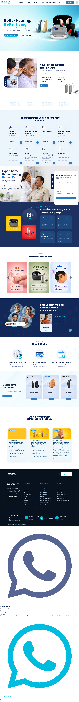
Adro (16, 524)
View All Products (7, 396)
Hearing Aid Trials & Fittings (64, 132)
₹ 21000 (51, 399)
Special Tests (13, 153)
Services (36, 2)
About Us (43, 85)
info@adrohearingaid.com (49, 518)
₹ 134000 (68, 399)
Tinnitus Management (13, 132)
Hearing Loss (22, 2)
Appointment (70, 2)
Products (29, 2)
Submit (65, 198)
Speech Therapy (47, 131)
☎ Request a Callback (73, 616)
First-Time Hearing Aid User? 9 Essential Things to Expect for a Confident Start (61, 444)
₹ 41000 (34, 399)
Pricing (42, 2)
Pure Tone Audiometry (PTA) (47, 154)
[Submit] (20, 496)
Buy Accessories (17, 396)
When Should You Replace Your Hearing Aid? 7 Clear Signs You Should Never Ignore (38, 444)
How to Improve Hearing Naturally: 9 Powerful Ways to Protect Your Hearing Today (17, 444)
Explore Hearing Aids (27, 35)
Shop (53, 2)
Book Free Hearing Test (10, 35)
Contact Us (54, 474)
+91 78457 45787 (9, 613)
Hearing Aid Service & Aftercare (31, 132)
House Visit (48, 2)
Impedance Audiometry (62, 154)
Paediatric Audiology (28, 154)
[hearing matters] (17, 474)
